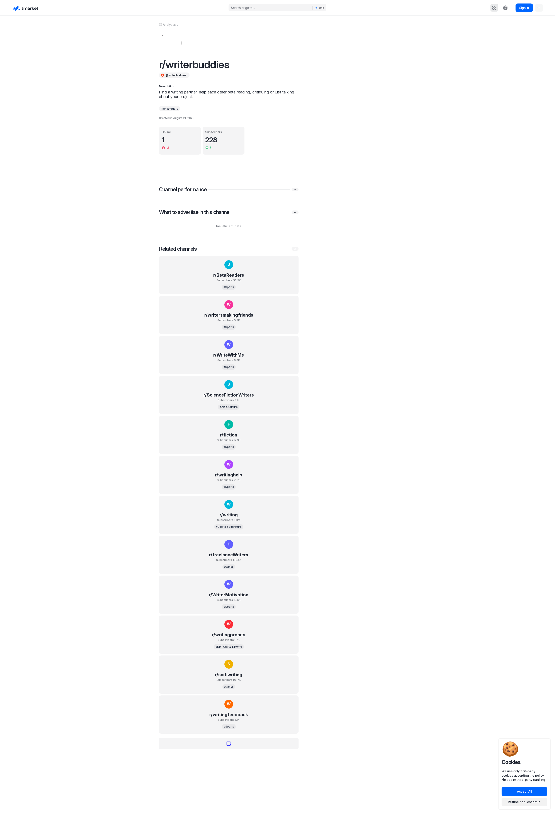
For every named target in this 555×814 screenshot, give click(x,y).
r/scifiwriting (228, 674)
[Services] (494, 8)
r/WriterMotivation (228, 594)
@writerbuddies (176, 75)
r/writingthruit (229, 794)
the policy (536, 775)
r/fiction (228, 435)
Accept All (524, 791)
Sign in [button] (524, 8)
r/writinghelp (228, 475)
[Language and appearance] (539, 8)
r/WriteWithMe (228, 355)
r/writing (229, 514)
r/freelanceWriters (228, 554)
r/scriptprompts (229, 754)
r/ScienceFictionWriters (228, 395)
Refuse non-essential (524, 802)
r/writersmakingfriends (228, 315)
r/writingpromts (228, 634)
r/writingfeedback (228, 714)
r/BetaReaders (228, 275)
